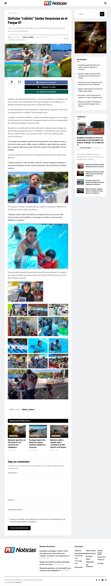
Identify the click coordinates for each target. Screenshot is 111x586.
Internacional (90, 553)
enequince (18, 582)
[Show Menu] (6, 3)
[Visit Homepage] (55, 3)
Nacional (81, 133)
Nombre (11, 500)
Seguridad (90, 562)
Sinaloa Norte (101, 557)
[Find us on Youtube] (102, 580)
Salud (88, 559)
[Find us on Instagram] (105, 580)
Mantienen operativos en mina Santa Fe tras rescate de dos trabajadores (95, 173)
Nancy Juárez (28, 37)
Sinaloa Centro (20, 40)
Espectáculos (79, 555)
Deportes (78, 551)
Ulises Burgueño (85, 148)
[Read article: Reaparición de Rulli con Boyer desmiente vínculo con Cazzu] (80, 166)
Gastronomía (90, 551)
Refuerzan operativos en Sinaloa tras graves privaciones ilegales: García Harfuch (89, 104)
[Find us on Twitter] (99, 580)
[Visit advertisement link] (90, 37)
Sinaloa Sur (13, 435)
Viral (76, 563)
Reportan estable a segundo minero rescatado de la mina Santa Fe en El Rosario (89, 76)
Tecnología (78, 561)
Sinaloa (15, 13)
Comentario (13, 473)
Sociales (100, 563)
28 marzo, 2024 (41, 37)
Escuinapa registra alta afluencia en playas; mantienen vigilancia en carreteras (89, 67)
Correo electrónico (15, 510)
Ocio (76, 558)
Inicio (9, 13)
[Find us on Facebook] (96, 580)
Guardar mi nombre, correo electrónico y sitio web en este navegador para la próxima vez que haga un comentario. (37, 520)
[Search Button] (105, 3)
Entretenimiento (80, 553)
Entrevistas (79, 567)
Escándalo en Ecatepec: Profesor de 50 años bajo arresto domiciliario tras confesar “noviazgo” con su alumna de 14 (54, 553)
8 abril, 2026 (12, 450)
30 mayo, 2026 (97, 148)
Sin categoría (89, 565)
